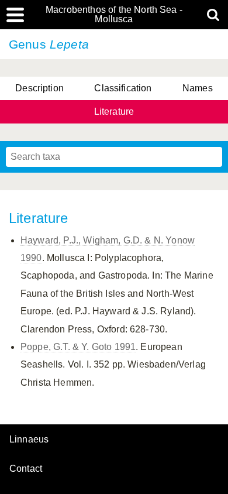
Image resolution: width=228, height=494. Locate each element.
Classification (122, 88)
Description (39, 88)
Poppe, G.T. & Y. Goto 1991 (78, 347)
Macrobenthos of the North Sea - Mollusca (114, 14)
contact (25, 469)
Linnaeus (29, 439)
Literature (114, 111)
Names (197, 88)
